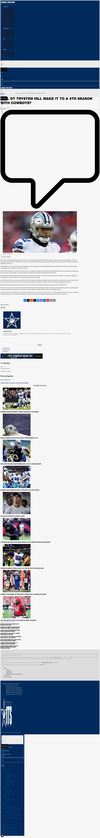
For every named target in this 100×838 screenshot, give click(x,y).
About (5, 668)
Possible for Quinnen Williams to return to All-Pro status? (19, 490)
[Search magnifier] (1, 65)
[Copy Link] (54, 300)
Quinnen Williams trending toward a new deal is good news (19, 411)
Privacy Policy (9, 671)
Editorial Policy (9, 672)
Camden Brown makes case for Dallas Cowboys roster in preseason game (9, 647)
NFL (71, 657)
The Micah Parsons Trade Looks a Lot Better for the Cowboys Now (22, 568)
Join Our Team (7, 675)
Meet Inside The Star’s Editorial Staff (14, 674)
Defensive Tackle (6, 349)
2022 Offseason (6, 348)
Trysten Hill (5, 351)
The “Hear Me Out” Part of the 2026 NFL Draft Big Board (18, 620)
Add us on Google (6, 256)
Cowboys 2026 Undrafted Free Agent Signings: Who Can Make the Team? (23, 594)
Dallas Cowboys (58, 657)
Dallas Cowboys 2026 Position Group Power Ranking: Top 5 (19, 437)
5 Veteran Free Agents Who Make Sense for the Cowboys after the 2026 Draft (25, 542)
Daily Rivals (42, 664)
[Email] (51, 300)
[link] (25, 300)
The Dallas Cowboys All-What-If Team (12, 516)
